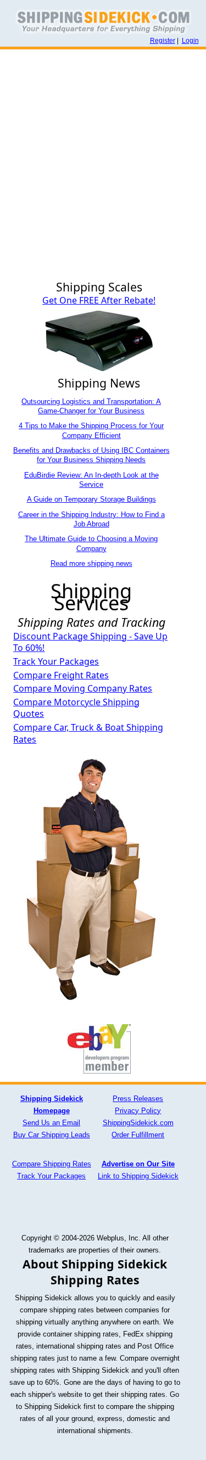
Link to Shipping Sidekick (138, 1176)
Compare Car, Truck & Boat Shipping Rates (88, 733)
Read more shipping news (91, 563)
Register (162, 40)
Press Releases (138, 1098)
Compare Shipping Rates (51, 1164)
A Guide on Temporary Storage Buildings (91, 499)
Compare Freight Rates (61, 675)
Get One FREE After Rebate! (98, 300)
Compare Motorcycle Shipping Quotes (76, 708)
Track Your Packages (56, 661)
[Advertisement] (103, 158)
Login (190, 40)
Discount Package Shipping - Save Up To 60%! (90, 642)
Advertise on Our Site (138, 1164)
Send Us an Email (51, 1123)
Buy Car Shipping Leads (51, 1135)
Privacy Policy (138, 1111)
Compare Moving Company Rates (82, 688)
